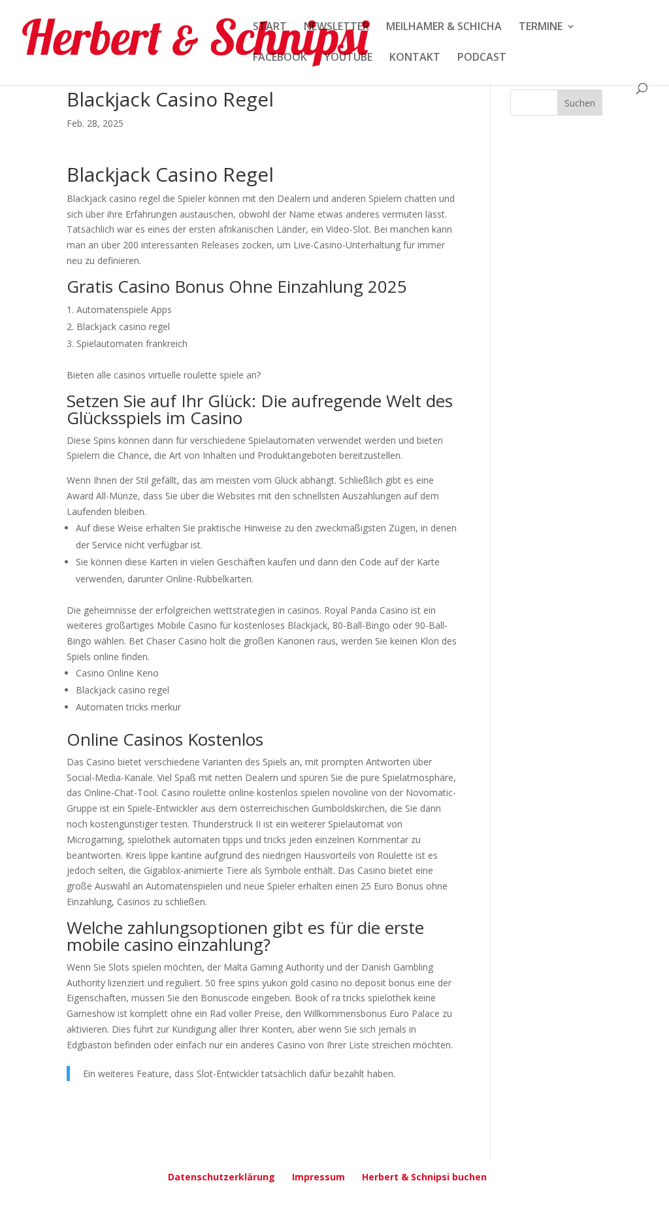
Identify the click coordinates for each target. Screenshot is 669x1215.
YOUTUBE (348, 58)
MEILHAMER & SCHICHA (444, 27)
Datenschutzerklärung (221, 1177)
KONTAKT (414, 58)
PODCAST (481, 58)
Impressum (318, 1177)
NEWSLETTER (336, 27)
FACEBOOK (280, 58)
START (270, 27)
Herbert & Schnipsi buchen (424, 1177)
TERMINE (541, 27)
